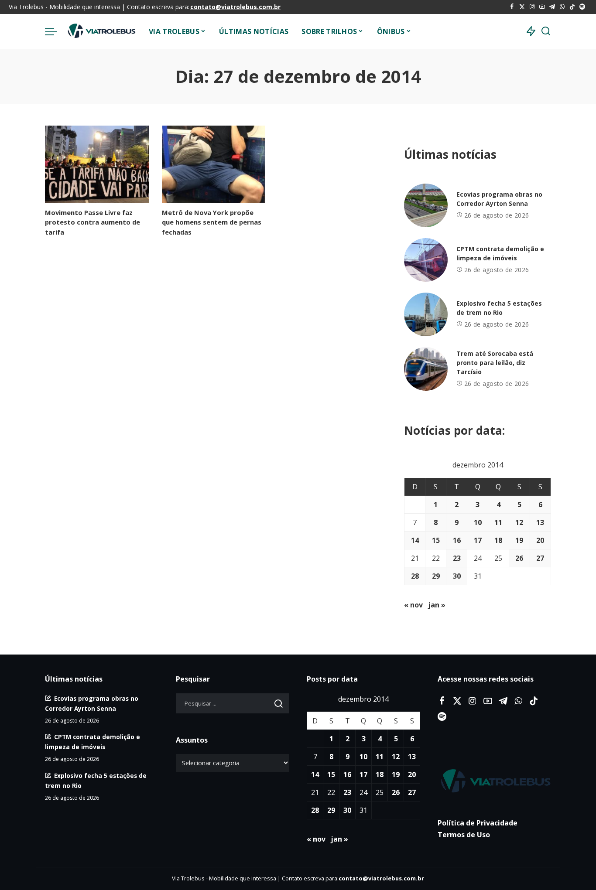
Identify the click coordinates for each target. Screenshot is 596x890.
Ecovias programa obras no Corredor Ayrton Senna (499, 199)
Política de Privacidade (477, 823)
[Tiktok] (572, 7)
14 (415, 540)
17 (478, 540)
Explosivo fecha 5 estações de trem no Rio (499, 308)
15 (436, 540)
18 (498, 540)
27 (540, 558)
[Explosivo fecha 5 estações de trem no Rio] (426, 314)
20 (540, 540)
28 (415, 576)
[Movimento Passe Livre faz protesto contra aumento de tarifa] (97, 164)
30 (457, 576)
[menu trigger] (55, 31)
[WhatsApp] (562, 7)
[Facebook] (512, 7)
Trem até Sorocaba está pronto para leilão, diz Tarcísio (494, 362)
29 (436, 576)
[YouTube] (542, 7)
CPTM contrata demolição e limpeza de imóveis (500, 253)
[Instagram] (532, 7)
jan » (436, 605)
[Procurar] (546, 31)
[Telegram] (552, 7)
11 (498, 522)
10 (478, 522)
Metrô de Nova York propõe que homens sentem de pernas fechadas (211, 222)
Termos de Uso (464, 834)
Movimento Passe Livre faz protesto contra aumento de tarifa (92, 222)
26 (519, 558)
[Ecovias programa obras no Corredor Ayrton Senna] (426, 205)
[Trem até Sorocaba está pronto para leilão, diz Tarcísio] (426, 369)
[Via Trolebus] (101, 31)
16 (457, 540)
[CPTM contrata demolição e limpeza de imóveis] (426, 260)
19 (519, 540)
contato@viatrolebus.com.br (235, 7)
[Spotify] (582, 7)
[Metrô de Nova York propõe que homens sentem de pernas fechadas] (214, 164)
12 (519, 522)
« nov (413, 605)
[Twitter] (522, 7)
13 (540, 522)
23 (457, 558)
